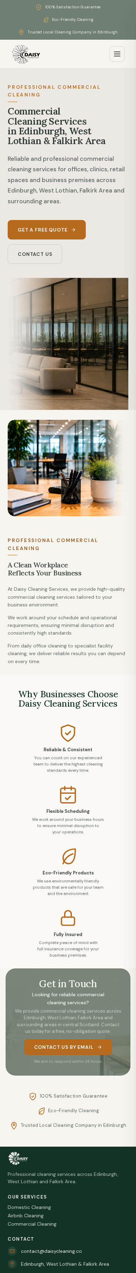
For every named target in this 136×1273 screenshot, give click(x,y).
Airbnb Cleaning (26, 1215)
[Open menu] (117, 54)
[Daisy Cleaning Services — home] (26, 54)
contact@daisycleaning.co (51, 1251)
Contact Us (35, 254)
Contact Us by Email (64, 1047)
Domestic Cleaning (29, 1207)
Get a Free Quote (42, 230)
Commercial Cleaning (32, 1224)
